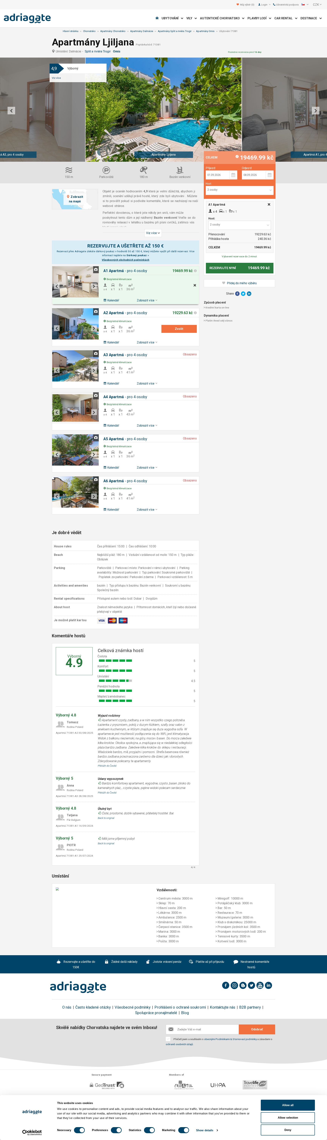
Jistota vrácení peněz (166, 962)
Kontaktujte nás (222, 1007)
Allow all (288, 1105)
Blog (185, 1013)
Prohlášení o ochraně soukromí (180, 1007)
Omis (117, 51)
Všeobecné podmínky (132, 1007)
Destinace (310, 18)
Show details (204, 1130)
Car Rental (284, 18)
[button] (305, 4)
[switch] (116, 1130)
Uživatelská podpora (287, 4)
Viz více (56, 77)
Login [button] (264, 4)
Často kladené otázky (93, 1007)
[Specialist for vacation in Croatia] (78, 987)
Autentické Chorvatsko (221, 18)
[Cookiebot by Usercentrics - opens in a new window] (32, 1132)
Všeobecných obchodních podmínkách (125, 259)
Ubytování (171, 18)
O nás (66, 1007)
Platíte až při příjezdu (209, 962)
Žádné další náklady (124, 962)
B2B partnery (250, 1007)
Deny (287, 1129)
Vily (190, 18)
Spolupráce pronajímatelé (156, 1013)
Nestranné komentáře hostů (254, 964)
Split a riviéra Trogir (98, 51)
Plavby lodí (258, 18)
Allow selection (288, 1117)
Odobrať (257, 1029)
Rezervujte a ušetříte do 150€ (79, 964)
